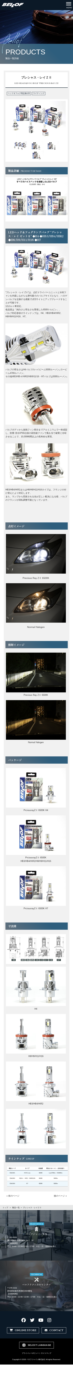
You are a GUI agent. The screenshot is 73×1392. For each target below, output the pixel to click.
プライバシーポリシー (30, 1353)
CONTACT (56, 1330)
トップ (5, 1208)
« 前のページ (12, 1196)
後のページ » (60, 1196)
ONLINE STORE (25, 1330)
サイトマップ (46, 1353)
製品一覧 (16, 1208)
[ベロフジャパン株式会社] (13, 5)
